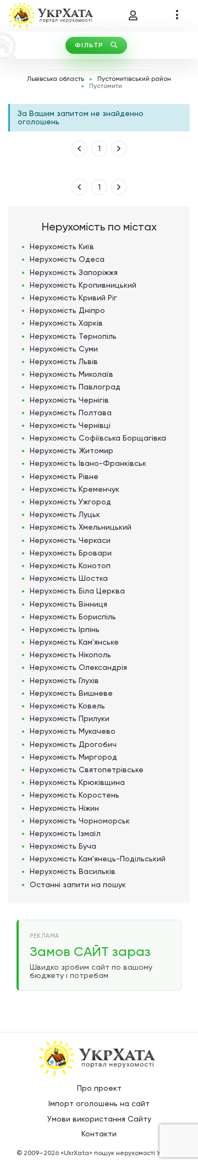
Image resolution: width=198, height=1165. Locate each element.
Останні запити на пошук (78, 884)
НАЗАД (79, 148)
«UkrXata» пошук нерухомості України (121, 1153)
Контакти (99, 1133)
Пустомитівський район (134, 79)
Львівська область (55, 79)
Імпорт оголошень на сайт (99, 1103)
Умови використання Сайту (99, 1118)
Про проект (99, 1088)
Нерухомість (62, 246)
